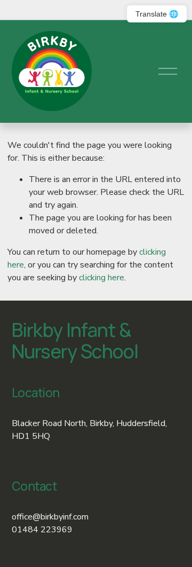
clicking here (101, 278)
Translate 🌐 (156, 14)
